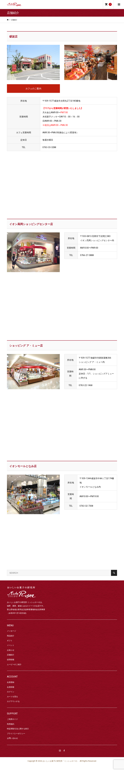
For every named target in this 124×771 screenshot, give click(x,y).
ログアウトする (13, 701)
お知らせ (10, 650)
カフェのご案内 (33, 88)
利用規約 (10, 724)
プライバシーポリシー (16, 734)
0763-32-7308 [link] (86, 506)
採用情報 (10, 660)
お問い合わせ (12, 738)
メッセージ (11, 631)
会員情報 (10, 687)
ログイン (10, 692)
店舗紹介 (10, 655)
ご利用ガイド (12, 719)
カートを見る (12, 697)
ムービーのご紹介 (14, 664)
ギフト (9, 641)
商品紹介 (10, 636)
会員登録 (10, 682)
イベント (10, 645)
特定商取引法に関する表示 (18, 729)
